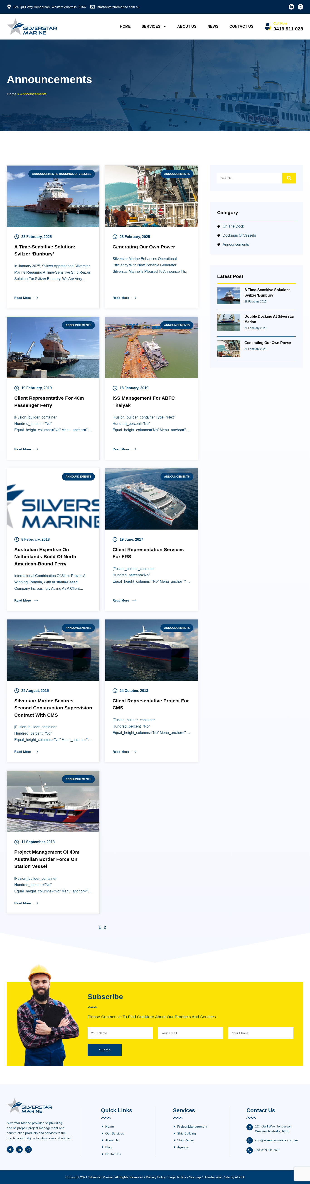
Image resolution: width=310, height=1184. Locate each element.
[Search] (289, 178)
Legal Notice (177, 1177)
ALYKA (240, 1177)
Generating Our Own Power (144, 246)
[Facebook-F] (10, 1149)
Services (151, 26)
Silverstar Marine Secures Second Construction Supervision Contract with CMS (53, 708)
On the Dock (233, 226)
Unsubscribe (212, 1177)
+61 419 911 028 (267, 1150)
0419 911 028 (288, 28)
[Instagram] (300, 7)
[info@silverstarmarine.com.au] (92, 7)
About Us (187, 26)
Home (125, 26)
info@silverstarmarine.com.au (118, 7)
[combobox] (250, 178)
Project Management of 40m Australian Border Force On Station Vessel (46, 859)
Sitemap (195, 1177)
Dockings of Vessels (75, 174)
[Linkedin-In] (291, 7)
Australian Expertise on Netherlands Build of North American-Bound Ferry (45, 556)
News (213, 26)
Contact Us (241, 26)
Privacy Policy (156, 1177)
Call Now (280, 23)
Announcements (45, 174)
